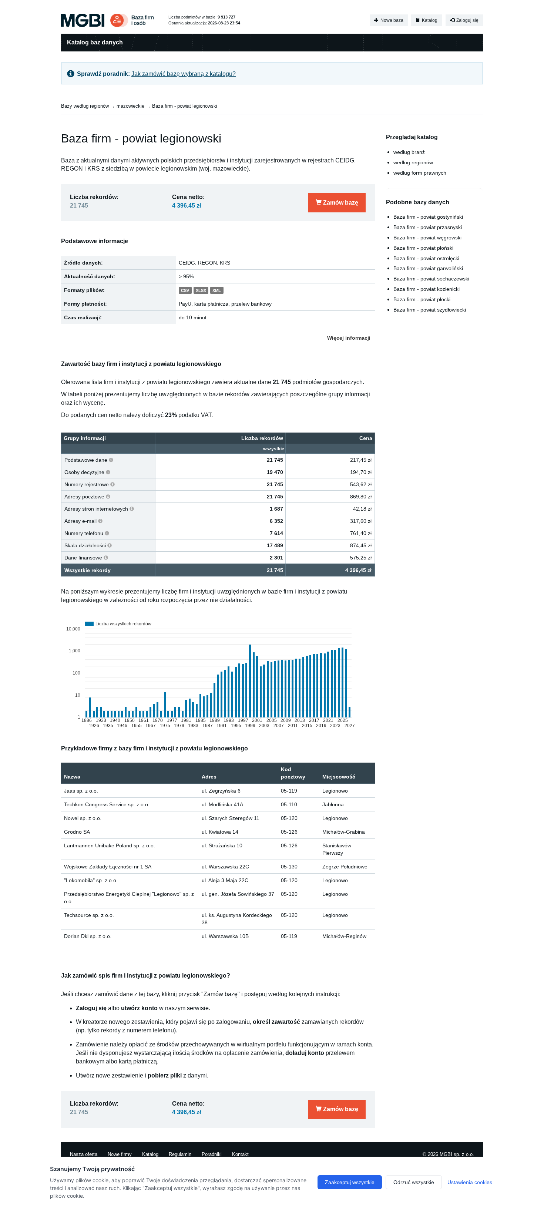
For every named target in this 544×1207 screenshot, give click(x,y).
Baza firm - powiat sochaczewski (431, 279)
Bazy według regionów (85, 106)
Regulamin (180, 1154)
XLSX (201, 290)
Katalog (429, 20)
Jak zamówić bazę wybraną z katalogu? (183, 74)
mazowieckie (130, 106)
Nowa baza (391, 20)
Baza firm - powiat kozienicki (426, 289)
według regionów (413, 162)
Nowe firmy (120, 1154)
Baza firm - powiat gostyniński (428, 217)
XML (216, 290)
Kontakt (240, 1154)
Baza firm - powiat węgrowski (427, 238)
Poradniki (212, 1154)
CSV (185, 290)
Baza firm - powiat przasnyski (427, 227)
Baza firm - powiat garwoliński (428, 268)
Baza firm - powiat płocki (421, 299)
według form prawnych (419, 173)
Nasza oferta (83, 1154)
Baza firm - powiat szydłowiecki (429, 310)
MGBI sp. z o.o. (457, 1154)
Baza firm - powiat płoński (423, 248)
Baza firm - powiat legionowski (184, 106)
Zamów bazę (340, 202)
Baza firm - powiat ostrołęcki (426, 258)
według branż (409, 152)
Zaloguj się (466, 20)
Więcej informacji (348, 338)
